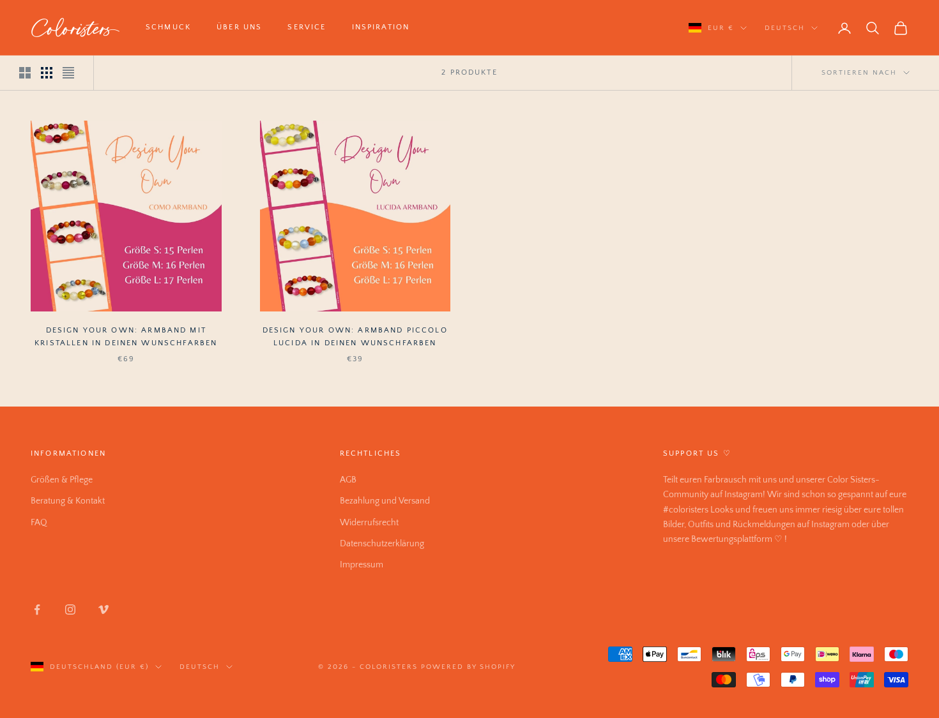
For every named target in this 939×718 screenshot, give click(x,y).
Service (306, 27)
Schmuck (168, 27)
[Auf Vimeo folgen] (103, 609)
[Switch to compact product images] (68, 73)
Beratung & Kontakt (68, 501)
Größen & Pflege (62, 480)
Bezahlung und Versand (385, 501)
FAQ (39, 523)
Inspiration (381, 27)
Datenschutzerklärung (382, 544)
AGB (348, 480)
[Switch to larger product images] (25, 73)
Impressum (361, 565)
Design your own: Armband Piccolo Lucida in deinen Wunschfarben (355, 336)
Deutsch (785, 28)
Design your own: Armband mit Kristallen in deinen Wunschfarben (125, 336)
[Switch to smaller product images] (46, 73)
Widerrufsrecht (369, 523)
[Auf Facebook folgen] (37, 609)
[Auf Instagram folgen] (70, 609)
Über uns (239, 27)
